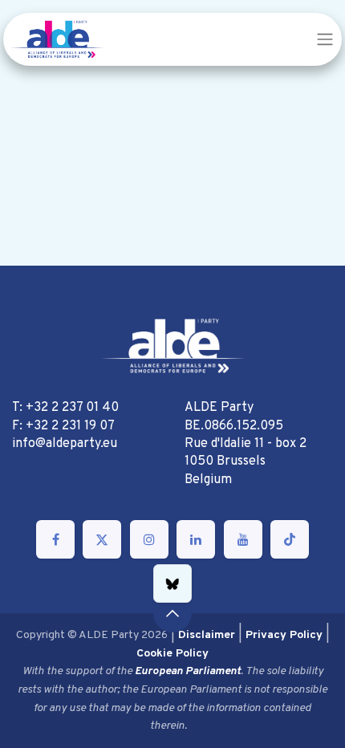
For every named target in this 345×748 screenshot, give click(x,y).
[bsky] (172, 583)
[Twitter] (102, 539)
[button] (172, 613)
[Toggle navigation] (325, 39)
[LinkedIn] (196, 539)
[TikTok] (289, 539)
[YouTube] (243, 539)
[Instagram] (149, 539)
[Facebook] (55, 539)
